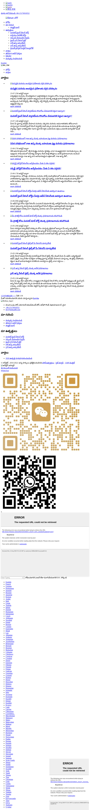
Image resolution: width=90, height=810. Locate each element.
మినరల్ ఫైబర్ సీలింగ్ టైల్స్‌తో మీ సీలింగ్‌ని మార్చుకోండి (33, 248)
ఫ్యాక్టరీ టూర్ (14, 27)
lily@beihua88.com (13, 310)
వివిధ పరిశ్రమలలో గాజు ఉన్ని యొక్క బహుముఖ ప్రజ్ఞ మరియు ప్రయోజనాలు (42, 143)
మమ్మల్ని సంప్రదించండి (14, 59)
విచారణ (36, 298)
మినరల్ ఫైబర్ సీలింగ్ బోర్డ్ (19, 33)
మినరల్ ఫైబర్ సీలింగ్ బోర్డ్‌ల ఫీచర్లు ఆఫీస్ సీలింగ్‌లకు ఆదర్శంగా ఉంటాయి (41, 196)
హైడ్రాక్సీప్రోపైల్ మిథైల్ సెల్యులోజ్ (21, 48)
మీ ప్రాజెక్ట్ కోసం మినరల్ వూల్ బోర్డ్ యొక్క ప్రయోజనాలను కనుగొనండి (39, 221)
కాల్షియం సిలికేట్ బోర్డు (18, 35)
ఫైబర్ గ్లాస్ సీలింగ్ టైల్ (18, 40)
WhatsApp (5, 371)
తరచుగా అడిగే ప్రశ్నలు (14, 53)
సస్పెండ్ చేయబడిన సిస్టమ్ (19, 38)
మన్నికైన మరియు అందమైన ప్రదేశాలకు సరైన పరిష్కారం (33, 88)
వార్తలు (8, 51)
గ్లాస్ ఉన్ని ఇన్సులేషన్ (18, 46)
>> (15, 296)
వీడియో (8, 56)
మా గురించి (10, 25)
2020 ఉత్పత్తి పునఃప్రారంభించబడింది (19, 358)
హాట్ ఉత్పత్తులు (48, 363)
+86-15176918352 (12, 308)
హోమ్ (8, 22)
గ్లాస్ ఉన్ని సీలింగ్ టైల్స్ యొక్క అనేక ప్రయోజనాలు (31, 273)
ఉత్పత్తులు (9, 30)
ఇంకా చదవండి (15, 106)
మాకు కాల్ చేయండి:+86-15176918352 (15, 13)
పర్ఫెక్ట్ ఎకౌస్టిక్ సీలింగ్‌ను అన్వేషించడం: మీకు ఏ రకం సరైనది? (35, 168)
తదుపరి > (10, 296)
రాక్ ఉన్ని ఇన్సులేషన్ (17, 43)
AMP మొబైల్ (70, 363)
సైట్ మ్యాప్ (60, 363)
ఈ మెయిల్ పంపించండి (9, 368)
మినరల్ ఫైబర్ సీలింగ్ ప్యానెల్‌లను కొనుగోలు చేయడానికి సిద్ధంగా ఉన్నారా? (41, 116)
